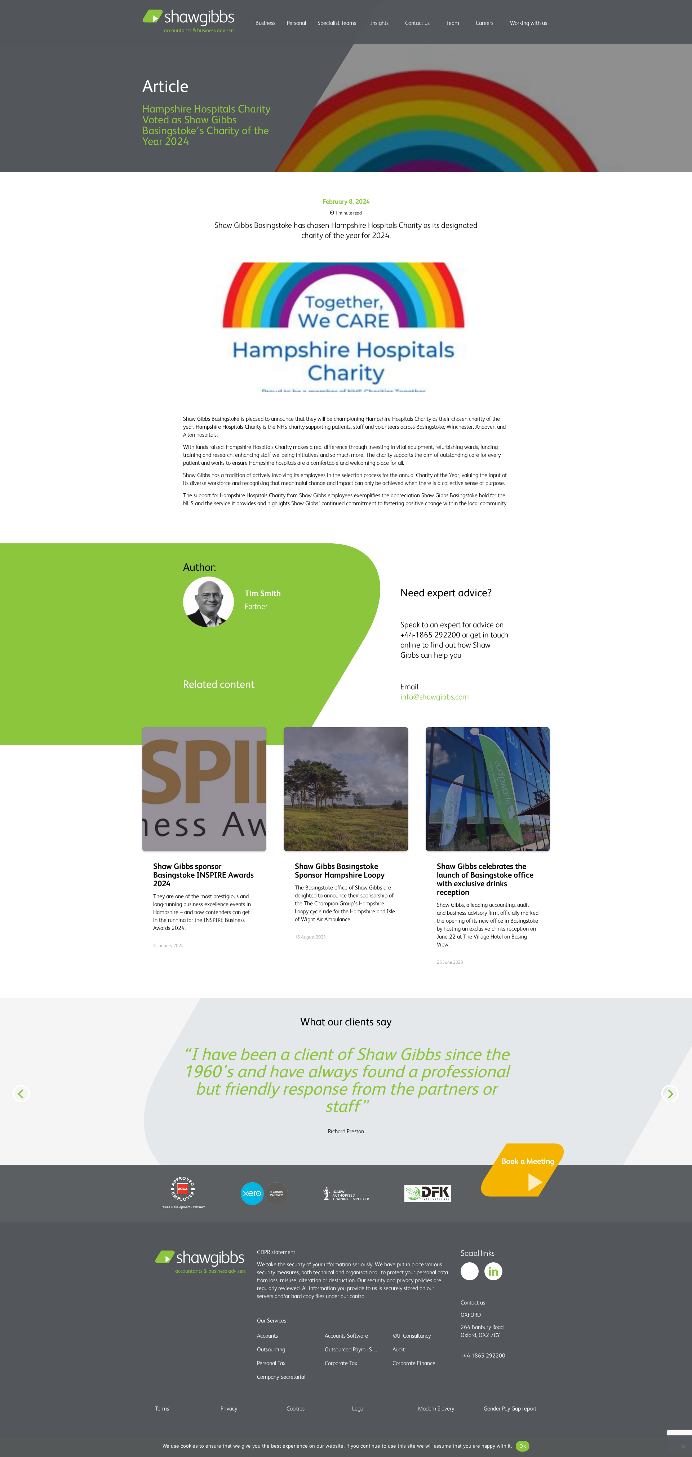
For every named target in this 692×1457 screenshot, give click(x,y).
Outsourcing (271, 1349)
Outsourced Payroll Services (352, 1349)
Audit (398, 1349)
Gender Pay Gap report (510, 1408)
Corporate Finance (413, 1363)
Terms (162, 1408)
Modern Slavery (436, 1408)
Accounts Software (346, 1335)
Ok (522, 1446)
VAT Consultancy (411, 1335)
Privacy (229, 1408)
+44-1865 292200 (483, 1355)
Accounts (267, 1335)
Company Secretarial (281, 1376)
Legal (358, 1408)
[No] (683, 1446)
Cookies (296, 1408)
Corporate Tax (341, 1363)
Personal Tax (271, 1363)
